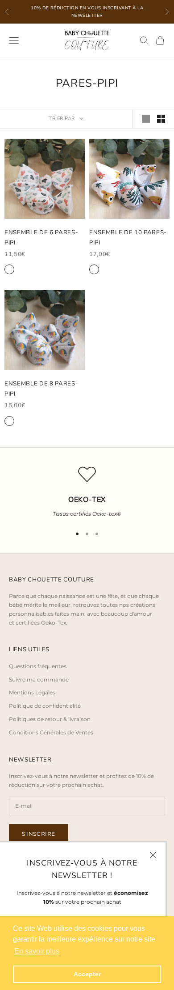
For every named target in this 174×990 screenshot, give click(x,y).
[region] (87, 491)
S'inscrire (38, 833)
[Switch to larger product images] (146, 118)
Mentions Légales (32, 692)
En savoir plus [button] (36, 951)
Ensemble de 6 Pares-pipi (41, 237)
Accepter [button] (87, 974)
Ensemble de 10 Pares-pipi (128, 237)
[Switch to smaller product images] (161, 118)
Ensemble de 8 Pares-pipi (41, 388)
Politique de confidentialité (45, 705)
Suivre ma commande (39, 679)
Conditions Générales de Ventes (51, 732)
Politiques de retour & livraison (50, 719)
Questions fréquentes (37, 666)
